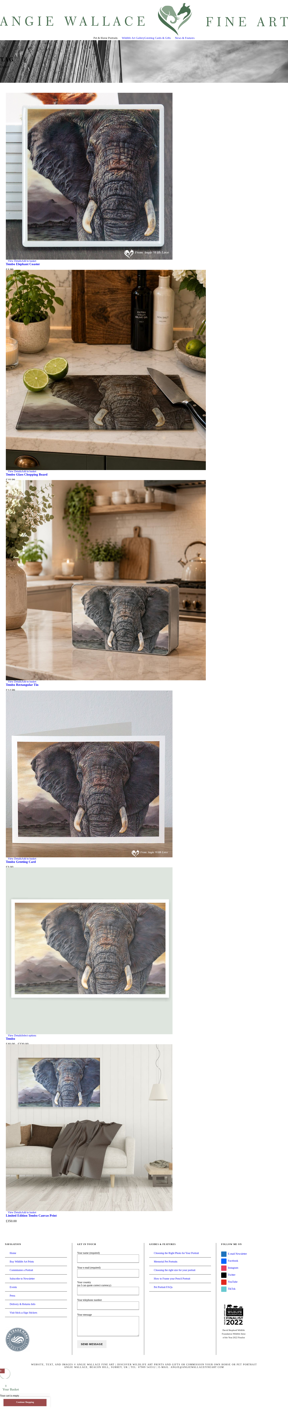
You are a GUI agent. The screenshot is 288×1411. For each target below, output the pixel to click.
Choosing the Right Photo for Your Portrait (176, 1253)
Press (12, 1295)
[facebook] (269, 1)
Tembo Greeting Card (21, 862)
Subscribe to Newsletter (22, 1278)
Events (13, 1287)
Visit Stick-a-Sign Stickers (23, 1312)
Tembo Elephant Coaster (23, 264)
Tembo (10, 1038)
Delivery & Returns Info (22, 1304)
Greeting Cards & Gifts (157, 38)
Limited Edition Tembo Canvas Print (31, 1215)
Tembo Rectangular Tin (22, 684)
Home (13, 1253)
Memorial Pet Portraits (165, 1261)
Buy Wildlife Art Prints (22, 1261)
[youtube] (281, 1)
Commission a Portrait (21, 1270)
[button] (29, 260)
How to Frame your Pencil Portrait (172, 1278)
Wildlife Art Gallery (133, 38)
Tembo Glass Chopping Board (27, 474)
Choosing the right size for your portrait (174, 1270)
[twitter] (275, 1)
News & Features (185, 38)
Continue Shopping (25, 1402)
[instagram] (287, 1)
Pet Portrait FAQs (163, 1287)
